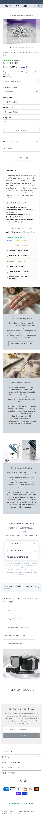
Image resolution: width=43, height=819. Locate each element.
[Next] (38, 31)
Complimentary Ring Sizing (18, 627)
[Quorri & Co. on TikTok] (25, 781)
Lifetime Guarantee (15, 643)
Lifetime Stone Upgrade (16, 635)
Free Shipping (13, 610)
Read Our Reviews (21, 245)
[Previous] (5, 31)
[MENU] (1, 6)
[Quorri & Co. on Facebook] (17, 781)
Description (11, 170)
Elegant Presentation (15, 619)
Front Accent (8, 107)
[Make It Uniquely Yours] (21, 300)
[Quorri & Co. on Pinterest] (21, 781)
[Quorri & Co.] (21, 6)
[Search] (34, 6)
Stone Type (8, 77)
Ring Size (7, 118)
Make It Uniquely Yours (21, 318)
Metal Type (7, 97)
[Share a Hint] (27, 158)
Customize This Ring (21, 344)
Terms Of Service (14, 814)
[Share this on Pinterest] (21, 158)
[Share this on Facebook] (14, 158)
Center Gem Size (10, 87)
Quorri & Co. (12, 811)
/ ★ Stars (21, 803)
